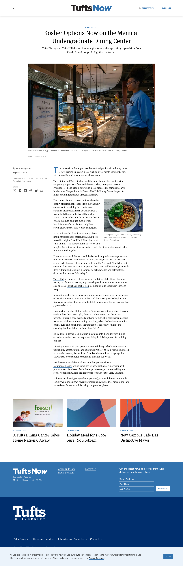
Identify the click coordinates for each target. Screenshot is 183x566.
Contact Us (90, 469)
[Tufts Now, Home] (91, 8)
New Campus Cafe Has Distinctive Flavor (139, 437)
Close (168, 556)
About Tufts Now (66, 469)
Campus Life (91, 27)
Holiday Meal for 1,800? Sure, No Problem (87, 437)
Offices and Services (42, 539)
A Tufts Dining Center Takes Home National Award (36, 437)
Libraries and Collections (72, 539)
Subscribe (166, 8)
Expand (123, 215)
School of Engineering (22, 181)
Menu (12, 8)
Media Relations (66, 472)
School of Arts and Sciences (35, 178)
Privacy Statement (96, 558)
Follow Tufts (148, 8)
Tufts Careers (20, 539)
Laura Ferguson (23, 168)
